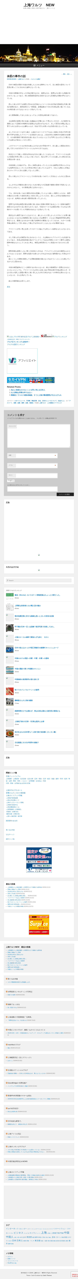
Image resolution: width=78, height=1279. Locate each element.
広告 (47, 1237)
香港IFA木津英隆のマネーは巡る (19, 1095)
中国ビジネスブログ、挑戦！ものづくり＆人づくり (26, 1030)
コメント (12, 426)
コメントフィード (13, 1261)
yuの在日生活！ (13, 1108)
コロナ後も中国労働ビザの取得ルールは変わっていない (24, 1149)
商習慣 (29, 1237)
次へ (69, 74)
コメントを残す (35, 79)
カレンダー (23, 1229)
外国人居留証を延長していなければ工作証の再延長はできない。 (27, 1152)
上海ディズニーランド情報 (15, 802)
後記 (9, 1048)
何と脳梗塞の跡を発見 (14, 900)
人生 (18, 1237)
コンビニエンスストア (48, 1228)
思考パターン (56, 1237)
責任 (67, 1241)
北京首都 (23, 779)
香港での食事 (11, 995)
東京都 (37, 1241)
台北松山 (39, 781)
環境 (49, 1240)
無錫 (52, 779)
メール (11, 465)
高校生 (31, 403)
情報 (62, 1237)
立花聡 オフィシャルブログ (18, 1070)
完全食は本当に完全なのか (15, 891)
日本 (14, 1240)
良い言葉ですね (12, 1007)
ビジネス (18, 1232)
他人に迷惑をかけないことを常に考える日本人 (28, 390)
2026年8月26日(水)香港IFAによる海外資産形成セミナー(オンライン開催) (29, 1099)
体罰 (15, 403)
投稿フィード (11, 1258)
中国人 (9, 1237)
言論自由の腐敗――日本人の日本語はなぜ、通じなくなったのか (27, 1073)
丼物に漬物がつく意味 (14, 889)
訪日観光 (62, 1241)
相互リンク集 (10, 839)
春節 (24, 1241)
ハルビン (24, 781)
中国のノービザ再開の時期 (15, 906)
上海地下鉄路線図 (12, 798)
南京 (48, 779)
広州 (35, 779)
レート (39, 1233)
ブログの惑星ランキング (16, 344)
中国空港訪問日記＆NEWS (18, 1161)
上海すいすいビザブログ (17, 1146)
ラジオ (25, 1233)
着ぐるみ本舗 (10, 830)
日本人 (20, 1240)
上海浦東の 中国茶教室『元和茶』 (20, 1017)
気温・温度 (44, 1241)
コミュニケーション (36, 1228)
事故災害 (34, 400)
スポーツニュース (19, 400)
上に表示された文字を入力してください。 (18, 485)
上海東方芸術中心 (12, 805)
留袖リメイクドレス (13, 1137)
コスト (29, 1228)
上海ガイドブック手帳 (16, 1172)
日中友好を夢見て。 (15, 1121)
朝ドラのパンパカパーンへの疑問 (17, 902)
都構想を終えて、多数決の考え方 (17, 1124)
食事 (9, 1243)
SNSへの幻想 (12, 893)
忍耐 (19, 403)
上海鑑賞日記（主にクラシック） (20, 1057)
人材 (15, 1237)
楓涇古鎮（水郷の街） (13, 814)
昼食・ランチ (30, 1241)
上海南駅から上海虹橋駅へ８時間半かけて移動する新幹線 (25, 887)
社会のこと (61, 400)
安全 (43, 1237)
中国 (66, 1232)
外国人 (40, 1237)
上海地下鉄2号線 (57, 1233)
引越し (49, 1237)
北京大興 (30, 779)
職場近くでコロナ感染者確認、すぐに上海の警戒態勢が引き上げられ (36, 395)
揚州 (57, 779)
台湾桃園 (31, 781)
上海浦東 (9, 779)
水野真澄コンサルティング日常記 (20, 991)
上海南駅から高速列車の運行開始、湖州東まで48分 (23, 1179)
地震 (33, 1237)
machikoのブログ (14, 1044)
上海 (44, 1232)
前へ (63, 74)
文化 (39, 400)
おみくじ (10, 1060)
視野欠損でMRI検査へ (14, 904)
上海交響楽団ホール (12, 807)
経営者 (58, 1240)
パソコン (10, 1233)
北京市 (24, 1237)
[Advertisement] (39, 27)
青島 (18, 781)
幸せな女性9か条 (12, 1111)
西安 (14, 781)
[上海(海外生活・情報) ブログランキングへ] (46, 337)
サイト (11, 475)
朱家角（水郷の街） (12, 811)
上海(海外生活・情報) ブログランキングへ (18, 339)
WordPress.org (12, 1263)
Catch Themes (47, 1275)
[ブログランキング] (59, 337)
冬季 (21, 1237)
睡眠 (54, 1240)
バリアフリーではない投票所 (16, 898)
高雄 (44, 781)
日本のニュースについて (49, 400)
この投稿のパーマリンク (54, 403)
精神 (23, 403)
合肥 (10, 781)
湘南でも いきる (14, 1004)
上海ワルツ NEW (39, 5)
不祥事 (28, 400)
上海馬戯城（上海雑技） (14, 809)
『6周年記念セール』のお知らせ (17, 1020)
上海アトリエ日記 (14, 1134)
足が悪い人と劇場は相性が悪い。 (17, 895)
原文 (8, 287)
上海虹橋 (16, 779)
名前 (10, 455)
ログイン (10, 1256)
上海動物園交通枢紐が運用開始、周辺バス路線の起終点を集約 (26, 1175)
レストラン (32, 1233)
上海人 (49, 1233)
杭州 (65, 779)
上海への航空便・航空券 (14, 816)
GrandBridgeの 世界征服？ (17, 1083)
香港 (40, 779)
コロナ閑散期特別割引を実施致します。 (19, 982)
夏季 (36, 1237)
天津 (44, 779)
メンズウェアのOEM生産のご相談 (18, 1086)
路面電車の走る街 (11, 821)
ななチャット (10, 834)
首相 (12, 1243)
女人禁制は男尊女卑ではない (21, 392)
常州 (61, 779)
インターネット (12, 1229)
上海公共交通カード (12, 800)
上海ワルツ (21, 79)
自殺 (26, 403)
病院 (51, 1241)
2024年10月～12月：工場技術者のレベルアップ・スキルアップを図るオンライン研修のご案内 (35, 1033)
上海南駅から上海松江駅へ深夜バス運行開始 (21, 1177)
